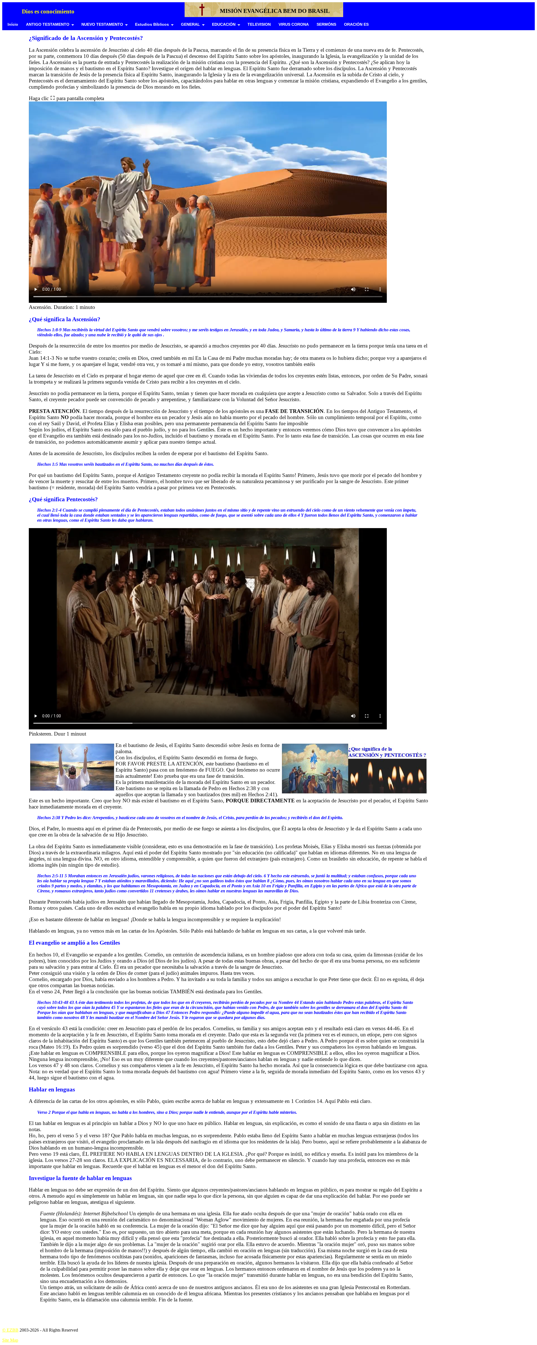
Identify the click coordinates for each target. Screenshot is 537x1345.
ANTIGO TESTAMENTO (47, 24)
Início (13, 24)
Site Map (10, 1340)
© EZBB (10, 1330)
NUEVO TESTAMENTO (102, 24)
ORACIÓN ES (356, 24)
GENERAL (190, 24)
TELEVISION (259, 24)
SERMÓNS (326, 24)
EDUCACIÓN (223, 24)
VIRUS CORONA (294, 24)
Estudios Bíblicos (152, 24)
